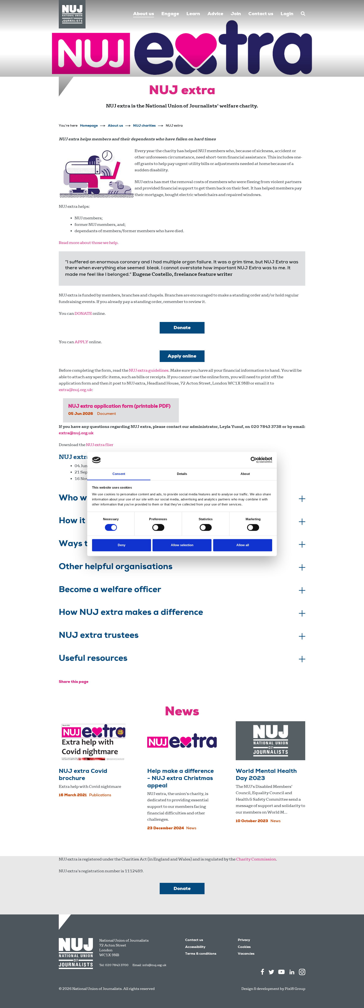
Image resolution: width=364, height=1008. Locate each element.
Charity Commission (256, 859)
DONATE (83, 313)
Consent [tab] (118, 474)
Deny (121, 545)
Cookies (244, 947)
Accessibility (195, 947)
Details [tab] (182, 474)
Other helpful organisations (116, 567)
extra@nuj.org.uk (75, 389)
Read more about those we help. (89, 242)
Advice (215, 14)
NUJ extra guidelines (149, 370)
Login (287, 14)
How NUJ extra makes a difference (131, 613)
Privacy (244, 940)
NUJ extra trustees (99, 636)
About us (143, 14)
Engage (170, 14)
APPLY (81, 341)
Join (236, 14)
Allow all (242, 545)
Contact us (260, 14)
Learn (193, 14)
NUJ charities (144, 126)
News (191, 828)
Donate (182, 328)
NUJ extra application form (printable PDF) (119, 406)
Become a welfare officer (110, 590)
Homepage (89, 126)
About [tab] (245, 474)
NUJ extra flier (99, 444)
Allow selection (182, 545)
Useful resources (93, 659)
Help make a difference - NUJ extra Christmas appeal (180, 779)
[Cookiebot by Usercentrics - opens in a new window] (253, 460)
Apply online (182, 356)
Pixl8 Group (295, 989)
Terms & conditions (200, 954)
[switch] (158, 527)
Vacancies (246, 954)
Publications (100, 795)
